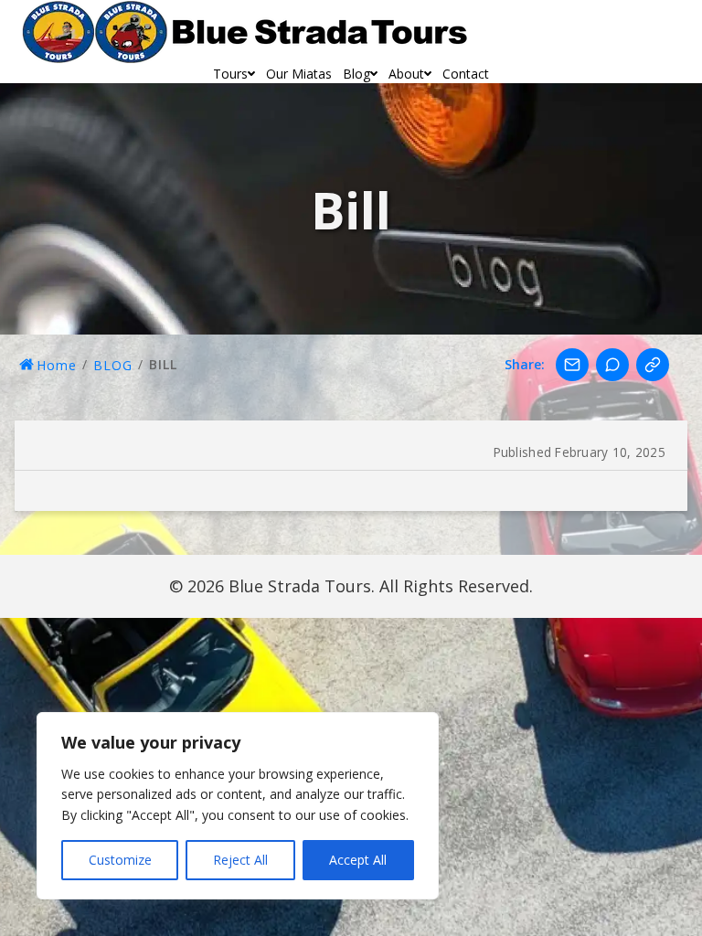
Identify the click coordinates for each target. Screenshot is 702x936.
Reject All (240, 859)
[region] (238, 805)
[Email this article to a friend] (572, 364)
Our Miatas (299, 73)
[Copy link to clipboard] (652, 364)
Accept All (358, 859)
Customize (120, 859)
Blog (356, 73)
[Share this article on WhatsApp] (612, 364)
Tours (230, 73)
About (406, 73)
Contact (465, 73)
